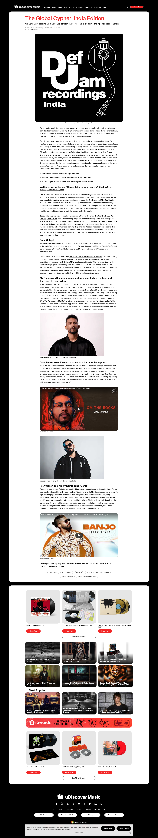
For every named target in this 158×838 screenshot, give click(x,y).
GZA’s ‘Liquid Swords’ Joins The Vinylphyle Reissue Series (67, 182)
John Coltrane (57, 200)
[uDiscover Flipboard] (90, 804)
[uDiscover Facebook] (56, 804)
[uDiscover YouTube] (79, 804)
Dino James (53, 572)
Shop (46, 7)
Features (62, 7)
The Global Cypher (102, 572)
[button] (43, 611)
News (54, 7)
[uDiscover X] (62, 804)
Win (104, 7)
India (88, 572)
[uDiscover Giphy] (101, 804)
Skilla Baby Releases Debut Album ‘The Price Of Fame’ (66, 178)
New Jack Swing (86, 249)
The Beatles (106, 200)
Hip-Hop (79, 572)
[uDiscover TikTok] (73, 804)
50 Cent (112, 497)
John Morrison (32, 29)
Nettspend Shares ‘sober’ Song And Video (60, 174)
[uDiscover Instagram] (67, 804)
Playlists (88, 7)
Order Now (33, 631)
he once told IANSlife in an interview (86, 256)
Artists (71, 7)
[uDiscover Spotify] (84, 804)
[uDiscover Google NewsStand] (95, 804)
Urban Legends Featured (87, 576)
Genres (79, 7)
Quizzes (97, 7)
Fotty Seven (52, 219)
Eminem (79, 368)
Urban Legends (67, 576)
